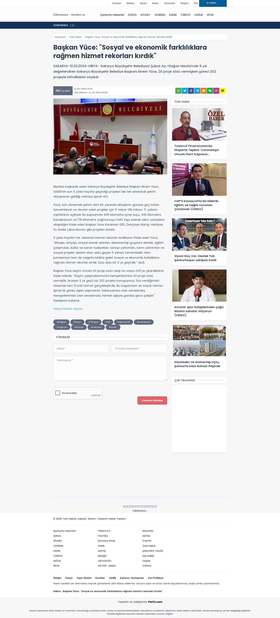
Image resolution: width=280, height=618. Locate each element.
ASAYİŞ (102, 550)
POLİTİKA (103, 536)
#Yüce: (77, 322)
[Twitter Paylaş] (185, 91)
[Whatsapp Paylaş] (178, 91)
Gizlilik (112, 578)
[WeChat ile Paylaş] (210, 91)
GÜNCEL (147, 565)
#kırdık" (113, 327)
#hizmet (78, 327)
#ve (107, 322)
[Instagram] (213, 519)
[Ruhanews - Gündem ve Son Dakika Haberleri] (69, 14)
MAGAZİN (147, 531)
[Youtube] (218, 519)
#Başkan (61, 322)
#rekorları (96, 327)
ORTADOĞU (104, 561)
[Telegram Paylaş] (197, 91)
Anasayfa (60, 37)
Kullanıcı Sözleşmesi (132, 578)
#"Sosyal (93, 322)
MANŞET (102, 556)
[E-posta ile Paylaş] (204, 91)
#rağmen (62, 327)
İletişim (57, 578)
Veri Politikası (155, 578)
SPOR (210, 15)
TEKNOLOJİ (104, 531)
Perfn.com (155, 602)
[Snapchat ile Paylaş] (223, 91)
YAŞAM (146, 561)
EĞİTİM (146, 536)
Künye (69, 578)
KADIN (173, 15)
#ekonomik (123, 322)
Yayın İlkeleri (84, 578)
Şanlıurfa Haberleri (112, 15)
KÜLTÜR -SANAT (107, 565)
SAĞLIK (198, 15)
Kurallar (100, 578)
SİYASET (145, 15)
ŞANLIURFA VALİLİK (152, 550)
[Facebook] (208, 519)
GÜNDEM (159, 15)
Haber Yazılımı (117, 518)
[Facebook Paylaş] (191, 91)
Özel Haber (75, 37)
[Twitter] (203, 519)
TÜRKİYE (186, 15)
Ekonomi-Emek (106, 540)
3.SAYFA (146, 540)
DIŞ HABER (148, 556)
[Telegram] (223, 519)
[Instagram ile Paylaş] (216, 91)
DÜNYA (132, 15)
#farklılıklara (143, 322)
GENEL (101, 545)
